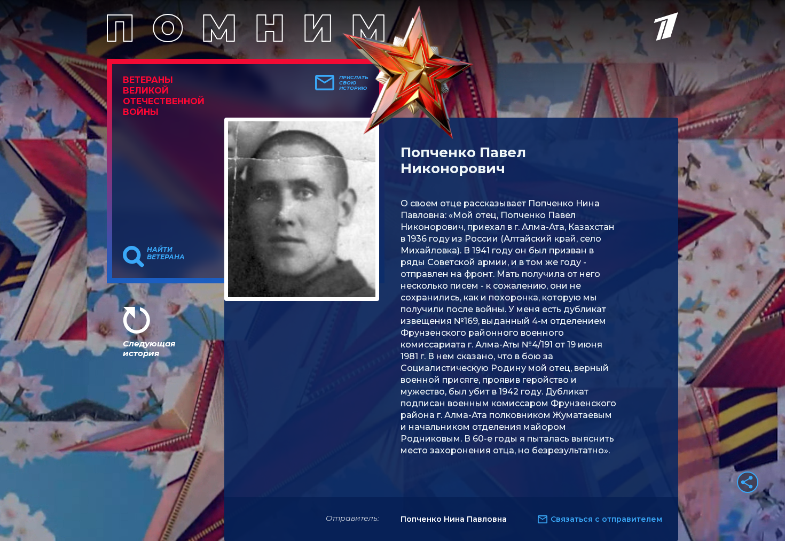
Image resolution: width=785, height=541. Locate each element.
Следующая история (149, 348)
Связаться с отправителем (606, 519)
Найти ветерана (166, 253)
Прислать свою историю (353, 83)
